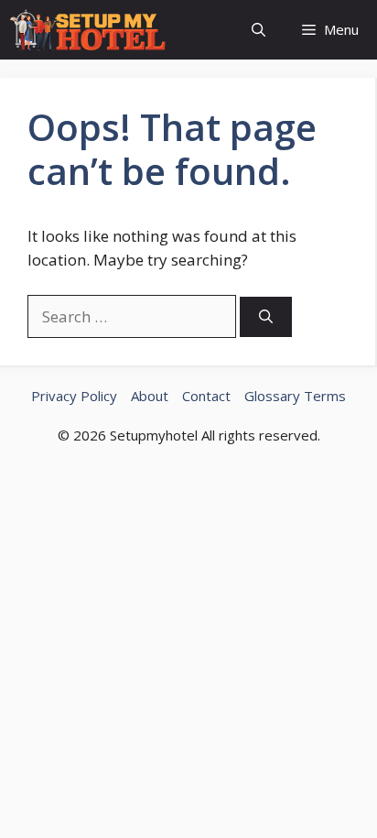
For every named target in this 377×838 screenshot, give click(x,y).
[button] (258, 30)
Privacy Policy (74, 395)
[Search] (266, 317)
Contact (206, 395)
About (149, 395)
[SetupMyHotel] (87, 30)
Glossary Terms (295, 395)
